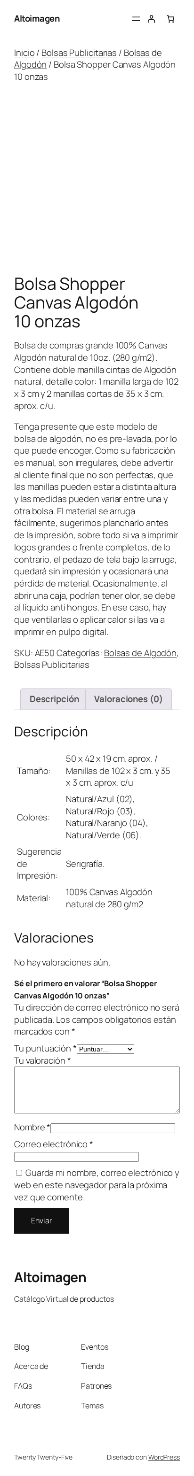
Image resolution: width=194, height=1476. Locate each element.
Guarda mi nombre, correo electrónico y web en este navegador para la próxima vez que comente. (96, 1185)
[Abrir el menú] (136, 18)
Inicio (24, 52)
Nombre (32, 1127)
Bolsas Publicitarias (79, 52)
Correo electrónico (53, 1144)
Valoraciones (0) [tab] (128, 699)
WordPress (164, 1457)
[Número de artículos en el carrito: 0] (170, 18)
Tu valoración (42, 1060)
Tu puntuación (45, 1048)
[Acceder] (151, 18)
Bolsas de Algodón (140, 653)
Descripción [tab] (54, 699)
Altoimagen (36, 18)
